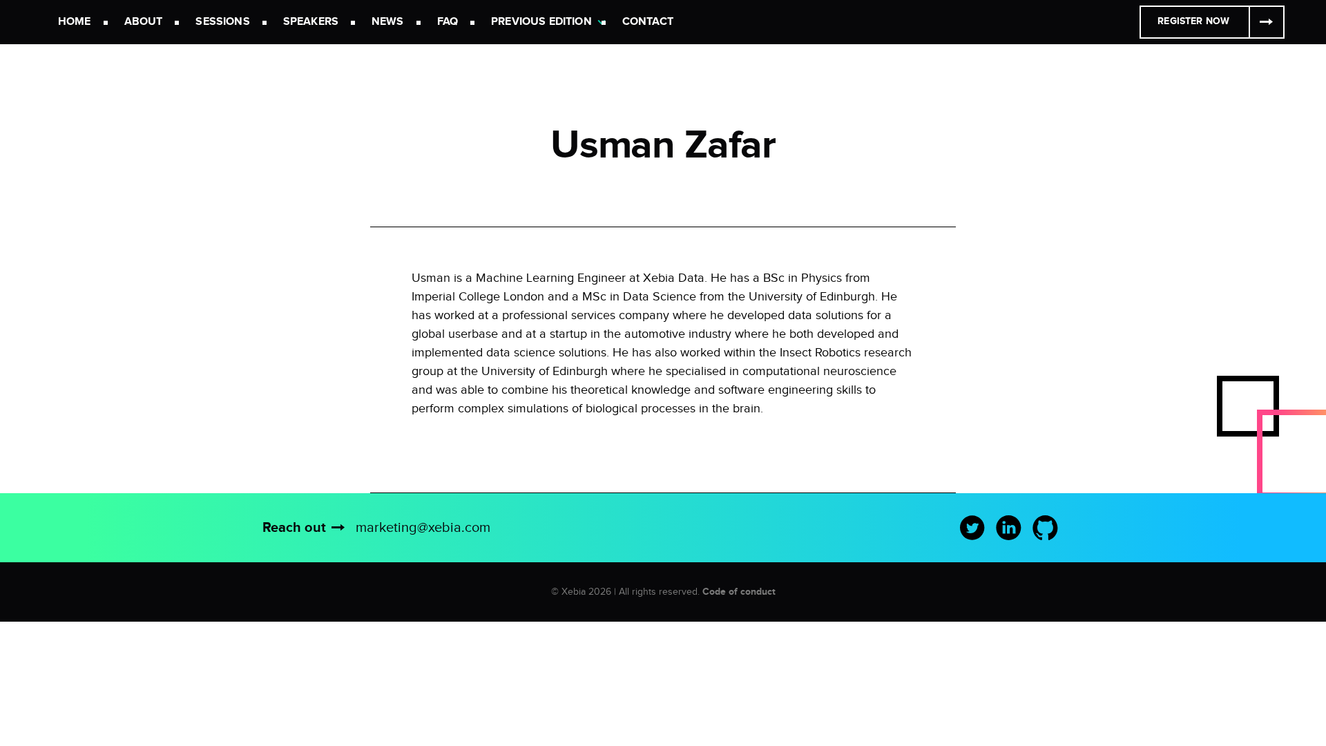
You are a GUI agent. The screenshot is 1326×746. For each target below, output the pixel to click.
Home (74, 21)
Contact (647, 21)
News (388, 21)
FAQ (447, 21)
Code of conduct (739, 591)
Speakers (310, 21)
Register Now (1193, 21)
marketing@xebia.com (423, 527)
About (143, 21)
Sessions (222, 21)
